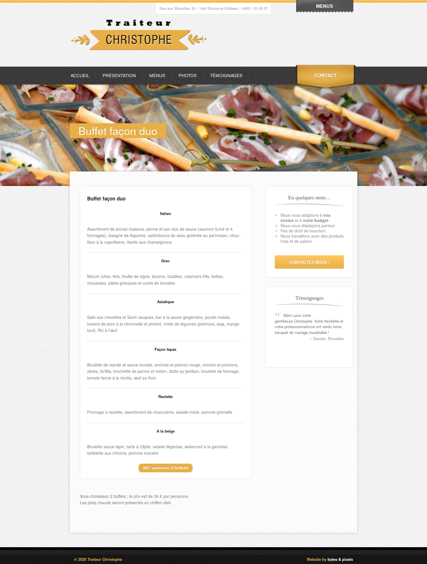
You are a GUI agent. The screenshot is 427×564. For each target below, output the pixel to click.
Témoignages (226, 75)
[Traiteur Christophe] (140, 65)
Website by (330, 559)
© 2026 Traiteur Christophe (98, 559)
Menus (157, 75)
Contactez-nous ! (309, 262)
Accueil (80, 75)
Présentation (119, 75)
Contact (325, 75)
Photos (188, 75)
